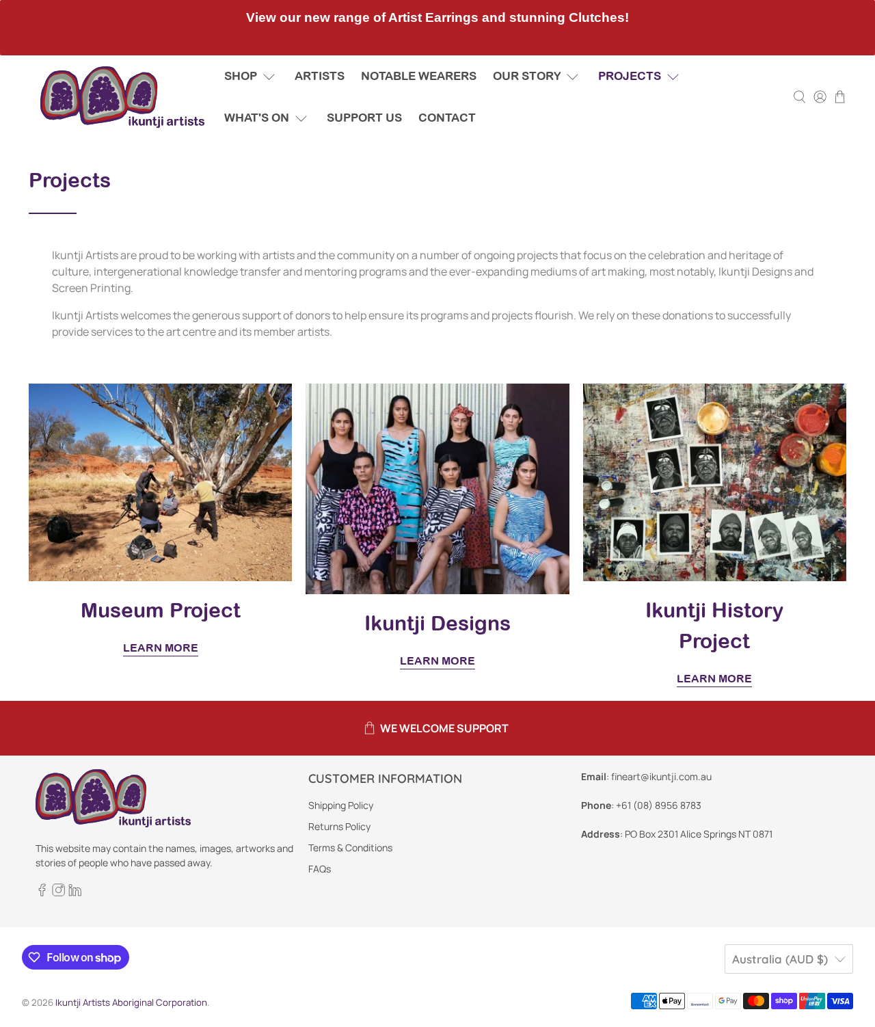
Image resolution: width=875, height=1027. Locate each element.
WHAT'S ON (256, 117)
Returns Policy (339, 826)
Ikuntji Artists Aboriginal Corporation (131, 1002)
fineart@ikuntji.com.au (661, 776)
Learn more (160, 647)
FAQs (319, 868)
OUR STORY (527, 76)
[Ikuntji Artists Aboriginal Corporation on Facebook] (42, 892)
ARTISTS (320, 76)
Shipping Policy (340, 805)
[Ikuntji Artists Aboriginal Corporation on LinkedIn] (74, 892)
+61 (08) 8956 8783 (658, 805)
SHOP (240, 76)
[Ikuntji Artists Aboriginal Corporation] (122, 97)
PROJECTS (629, 76)
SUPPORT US (364, 117)
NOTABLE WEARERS (418, 76)
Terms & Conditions (350, 847)
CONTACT (447, 117)
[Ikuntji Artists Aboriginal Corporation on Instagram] (58, 892)
